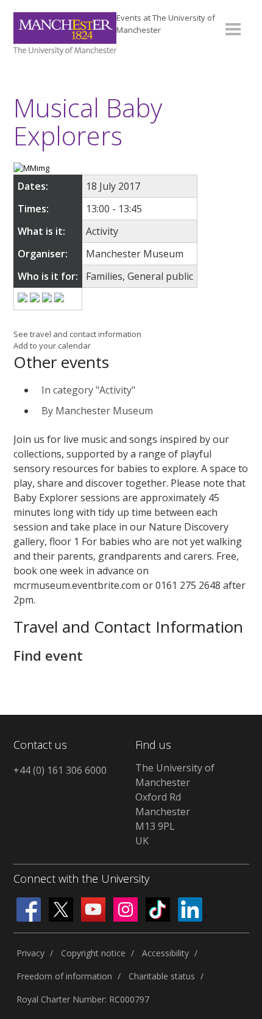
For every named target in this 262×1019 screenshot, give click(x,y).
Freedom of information (64, 976)
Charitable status (162, 976)
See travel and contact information (77, 334)
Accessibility (165, 953)
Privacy (30, 953)
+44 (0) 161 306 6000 (60, 770)
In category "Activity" (88, 390)
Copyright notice (93, 953)
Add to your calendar (52, 345)
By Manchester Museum (97, 410)
